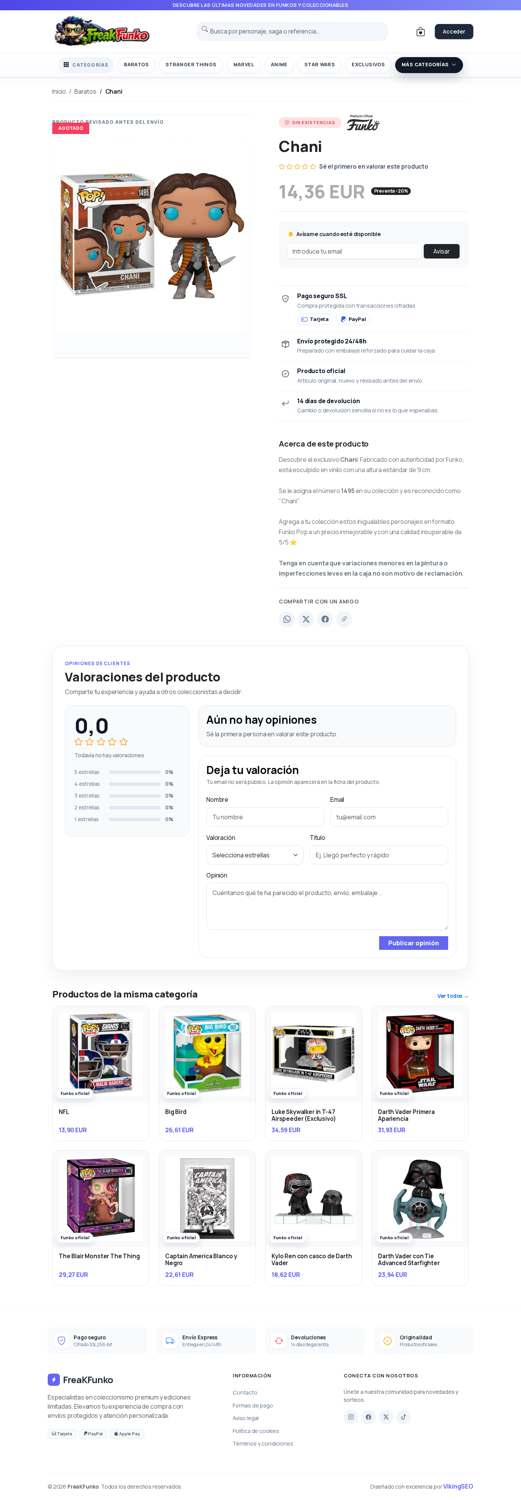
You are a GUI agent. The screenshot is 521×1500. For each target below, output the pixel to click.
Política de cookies (256, 1431)
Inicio (59, 91)
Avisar (441, 251)
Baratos (136, 64)
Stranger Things (191, 64)
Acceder (454, 31)
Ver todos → (453, 995)
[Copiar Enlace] (344, 619)
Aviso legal (246, 1418)
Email (337, 799)
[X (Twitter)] (306, 619)
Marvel (243, 64)
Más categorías (425, 64)
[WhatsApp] (287, 619)
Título (317, 837)
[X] (386, 1417)
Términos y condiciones (263, 1443)
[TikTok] (403, 1417)
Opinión (216, 875)
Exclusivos (368, 64)
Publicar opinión (413, 943)
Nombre (217, 799)
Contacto (245, 1392)
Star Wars (319, 64)
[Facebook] (325, 619)
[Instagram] (351, 1417)
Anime (279, 64)
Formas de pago (253, 1405)
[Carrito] (421, 32)
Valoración (220, 837)
